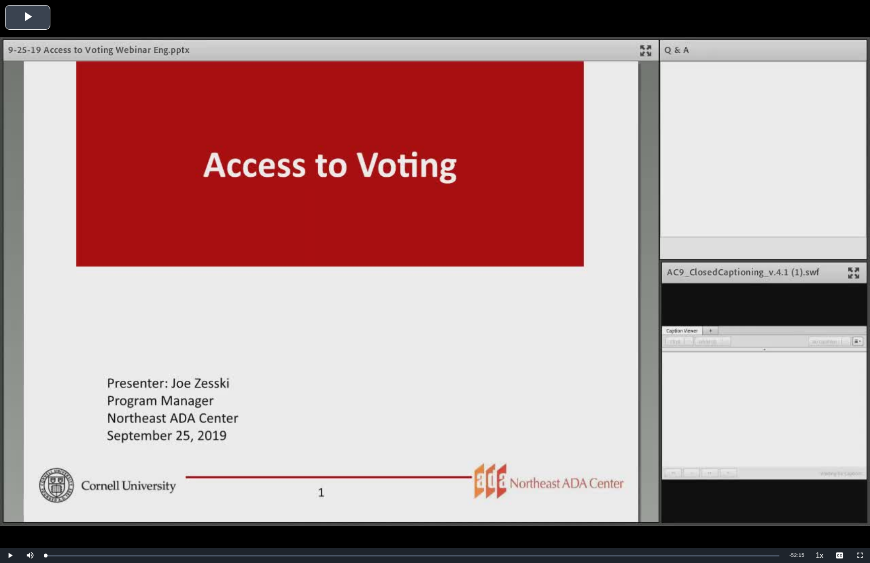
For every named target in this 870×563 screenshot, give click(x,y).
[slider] (412, 555)
